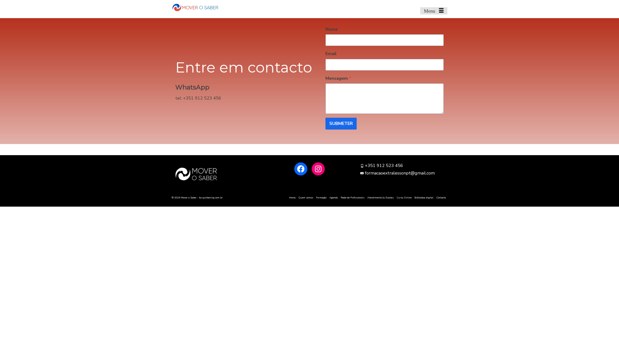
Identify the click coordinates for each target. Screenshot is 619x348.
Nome (331, 29)
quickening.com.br (212, 197)
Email (332, 54)
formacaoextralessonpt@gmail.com (400, 173)
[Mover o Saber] (215, 7)
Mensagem (338, 78)
